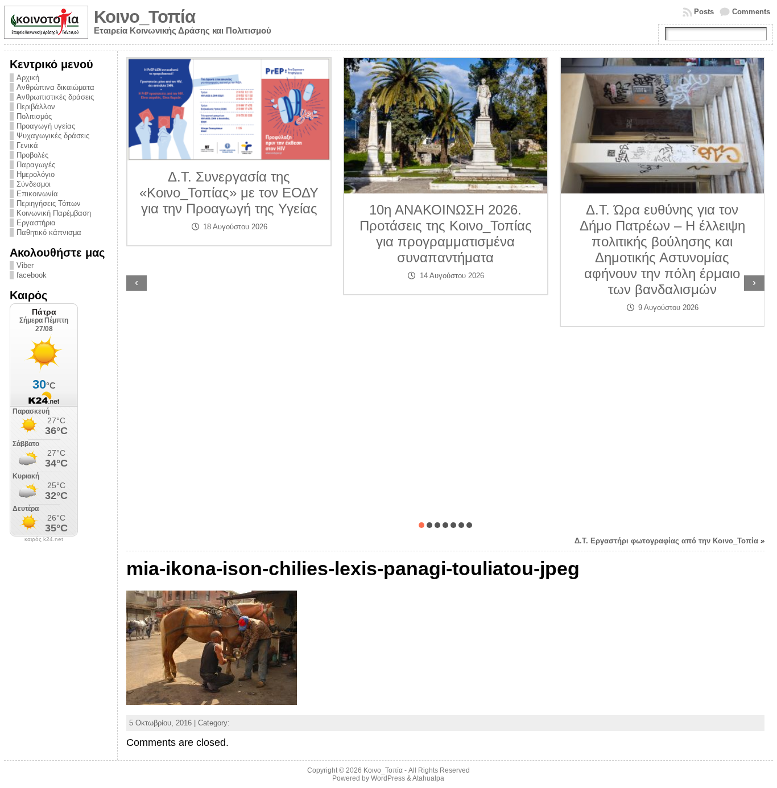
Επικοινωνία (37, 193)
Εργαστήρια (36, 222)
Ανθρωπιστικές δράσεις (55, 97)
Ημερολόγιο (35, 174)
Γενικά (27, 145)
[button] (421, 525)
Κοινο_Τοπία (144, 17)
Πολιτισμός (34, 116)
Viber (25, 265)
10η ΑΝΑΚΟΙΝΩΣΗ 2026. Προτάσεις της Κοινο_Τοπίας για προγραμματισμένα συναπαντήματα (445, 233)
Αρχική (27, 77)
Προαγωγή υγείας (45, 126)
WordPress (388, 778)
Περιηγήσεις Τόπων (48, 203)
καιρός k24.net (43, 539)
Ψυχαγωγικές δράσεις (52, 135)
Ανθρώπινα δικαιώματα (55, 87)
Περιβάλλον (35, 106)
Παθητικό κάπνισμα (48, 232)
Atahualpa (428, 778)
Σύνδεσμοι (33, 184)
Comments (751, 11)
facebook (31, 275)
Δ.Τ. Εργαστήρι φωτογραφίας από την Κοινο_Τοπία (666, 541)
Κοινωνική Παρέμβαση (53, 213)
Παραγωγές (35, 164)
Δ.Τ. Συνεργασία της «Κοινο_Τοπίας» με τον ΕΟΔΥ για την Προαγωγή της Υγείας (229, 192)
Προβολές (32, 155)
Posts (704, 11)
